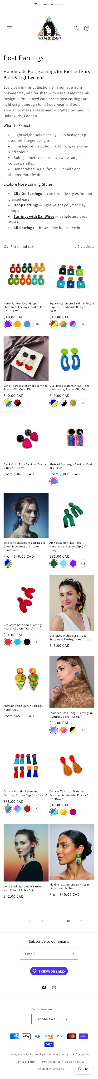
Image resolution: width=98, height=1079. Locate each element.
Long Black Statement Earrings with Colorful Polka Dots (24, 888)
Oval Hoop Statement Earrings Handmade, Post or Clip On (69, 387)
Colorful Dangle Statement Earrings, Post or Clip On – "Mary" (25, 793)
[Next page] (81, 920)
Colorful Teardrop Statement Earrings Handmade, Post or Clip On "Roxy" (70, 795)
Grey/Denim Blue (8, 808)
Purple (8, 324)
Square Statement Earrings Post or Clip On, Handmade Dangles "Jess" (71, 307)
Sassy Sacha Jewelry (31, 1054)
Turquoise (63, 563)
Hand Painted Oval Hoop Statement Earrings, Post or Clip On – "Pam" (24, 307)
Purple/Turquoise (73, 324)
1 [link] (17, 920)
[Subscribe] (73, 954)
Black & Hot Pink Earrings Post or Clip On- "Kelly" (25, 466)
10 (68, 920)
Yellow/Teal (8, 403)
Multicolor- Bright (53, 481)
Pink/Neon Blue (17, 808)
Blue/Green (8, 563)
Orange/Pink (63, 730)
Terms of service (50, 1061)
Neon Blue (17, 642)
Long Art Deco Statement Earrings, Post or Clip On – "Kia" (26, 387)
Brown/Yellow (53, 324)
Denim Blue (27, 324)
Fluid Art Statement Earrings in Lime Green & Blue (69, 886)
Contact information (51, 1068)
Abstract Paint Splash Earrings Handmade (23, 707)
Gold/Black (73, 730)
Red (8, 642)
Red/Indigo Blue (73, 812)
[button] (9, 28)
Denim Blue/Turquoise (53, 812)
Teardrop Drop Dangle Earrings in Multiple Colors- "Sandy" (71, 714)
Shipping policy (74, 1061)
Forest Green (53, 563)
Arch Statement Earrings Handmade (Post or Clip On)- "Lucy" (68, 546)
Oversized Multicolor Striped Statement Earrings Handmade (69, 637)
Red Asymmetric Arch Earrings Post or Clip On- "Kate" (23, 626)
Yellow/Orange (63, 812)
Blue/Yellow (53, 403)
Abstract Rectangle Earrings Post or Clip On (70, 466)
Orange (17, 324)
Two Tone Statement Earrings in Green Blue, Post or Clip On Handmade (24, 546)
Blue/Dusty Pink (53, 730)
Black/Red (17, 403)
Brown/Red (27, 808)
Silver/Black (63, 403)
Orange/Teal (63, 324)
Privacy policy (27, 1061)
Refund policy (81, 1054)
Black (27, 642)
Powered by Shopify (56, 1054)
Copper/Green (73, 403)
